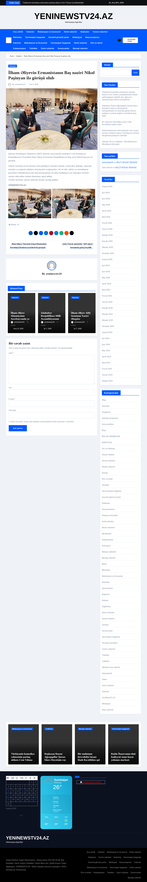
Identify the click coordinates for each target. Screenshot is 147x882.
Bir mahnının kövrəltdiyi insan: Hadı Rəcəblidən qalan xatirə (90, 758)
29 (31, 799)
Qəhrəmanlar (107, 588)
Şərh (11, 353)
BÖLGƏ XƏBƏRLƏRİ (111, 436)
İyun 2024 (106, 344)
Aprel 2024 (106, 357)
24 (8, 799)
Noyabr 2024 (107, 314)
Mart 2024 (106, 363)
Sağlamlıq (106, 606)
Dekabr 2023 (107, 381)
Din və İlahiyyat (108, 449)
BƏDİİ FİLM (107, 442)
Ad (10, 388)
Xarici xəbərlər (47, 48)
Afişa (104, 400)
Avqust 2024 (107, 332)
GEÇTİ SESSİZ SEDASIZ (126, 162)
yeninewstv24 (20, 84)
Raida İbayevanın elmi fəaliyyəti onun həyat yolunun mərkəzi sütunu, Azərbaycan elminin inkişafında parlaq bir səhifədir (120, 133)
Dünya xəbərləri (108, 461)
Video (104, 679)
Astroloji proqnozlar (110, 418)
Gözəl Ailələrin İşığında (111, 491)
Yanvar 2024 (107, 375)
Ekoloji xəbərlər (108, 467)
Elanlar (105, 473)
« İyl (21, 815)
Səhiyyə (105, 625)
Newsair (9, 870)
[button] (140, 40)
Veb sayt (12, 410)
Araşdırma (106, 412)
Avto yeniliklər (108, 424)
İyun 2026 (106, 199)
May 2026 (106, 205)
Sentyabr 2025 (108, 253)
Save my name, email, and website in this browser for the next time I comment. (42, 422)
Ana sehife (18, 32)
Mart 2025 (106, 290)
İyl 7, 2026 (47, 329)
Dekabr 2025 (107, 235)
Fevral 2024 (107, 369)
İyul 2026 (106, 193)
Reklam (105, 600)
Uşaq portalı (107, 673)
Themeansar (21, 870)
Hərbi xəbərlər (70, 32)
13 (22, 791)
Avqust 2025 (107, 259)
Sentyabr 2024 (108, 326)
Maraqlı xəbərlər (80, 48)
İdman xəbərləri (108, 528)
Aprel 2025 (106, 284)
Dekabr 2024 (107, 308)
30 (35, 799)
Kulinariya (106, 546)
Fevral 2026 (107, 223)
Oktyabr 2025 (107, 247)
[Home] (8, 40)
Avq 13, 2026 (18, 329)
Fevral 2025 (107, 296)
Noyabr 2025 (107, 241)
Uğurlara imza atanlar (111, 667)
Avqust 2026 (107, 187)
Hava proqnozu (92, 37)
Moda (104, 564)
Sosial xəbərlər (108, 619)
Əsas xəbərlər (108, 710)
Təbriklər (33, 48)
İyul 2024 (106, 338)
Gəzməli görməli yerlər (58, 37)
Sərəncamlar (63, 48)
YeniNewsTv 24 (108, 698)
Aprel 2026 (106, 211)
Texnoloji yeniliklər (109, 643)
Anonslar (105, 406)
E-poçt (12, 399)
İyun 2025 (106, 272)
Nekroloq (17, 37)
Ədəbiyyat (77, 37)
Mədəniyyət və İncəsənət (49, 32)
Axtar (107, 65)
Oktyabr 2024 (107, 320)
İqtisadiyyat (106, 534)
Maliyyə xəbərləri (109, 552)
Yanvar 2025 (107, 302)
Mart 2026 (106, 217)
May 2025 (106, 278)
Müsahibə (106, 570)
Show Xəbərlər (108, 613)
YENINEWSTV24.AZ (73, 16)
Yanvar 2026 (107, 229)
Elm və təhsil (96, 43)
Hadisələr (85, 32)
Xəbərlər (30, 32)
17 (8, 795)
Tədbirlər (105, 661)
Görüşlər (105, 485)
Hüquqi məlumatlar (110, 515)
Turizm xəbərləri (100, 32)
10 (8, 791)
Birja (104, 430)
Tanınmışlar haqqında (35, 37)
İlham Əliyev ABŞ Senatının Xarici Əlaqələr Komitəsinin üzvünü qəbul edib (81, 318)
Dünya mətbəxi (108, 455)
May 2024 (106, 351)
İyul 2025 (106, 265)
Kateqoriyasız (19, 48)
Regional (106, 594)
